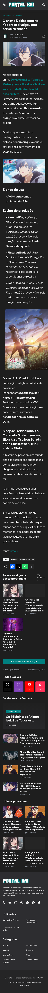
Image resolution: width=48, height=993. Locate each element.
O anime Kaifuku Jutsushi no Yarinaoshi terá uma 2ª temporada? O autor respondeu (32, 739)
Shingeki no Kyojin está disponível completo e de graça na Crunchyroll (32, 755)
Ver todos (39, 578)
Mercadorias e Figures (9, 961)
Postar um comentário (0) (24, 661)
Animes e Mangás (27, 559)
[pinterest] (27, 902)
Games (29, 955)
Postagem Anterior (13, 670)
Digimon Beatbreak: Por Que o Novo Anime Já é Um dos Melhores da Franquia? (12, 640)
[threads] (21, 902)
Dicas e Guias (32, 959)
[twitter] (4, 902)
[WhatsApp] (25, 566)
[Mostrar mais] (31, 566)
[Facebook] (12, 566)
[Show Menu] (4, 4)
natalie (14, 551)
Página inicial (8, 15)
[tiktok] (39, 902)
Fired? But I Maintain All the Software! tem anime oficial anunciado (11, 605)
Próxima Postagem (35, 670)
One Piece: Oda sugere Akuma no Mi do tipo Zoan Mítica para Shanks (12, 825)
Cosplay (29, 950)
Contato (8, 978)
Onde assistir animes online (11, 928)
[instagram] (15, 902)
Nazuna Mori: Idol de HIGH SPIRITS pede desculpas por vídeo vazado (30, 787)
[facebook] (33, 902)
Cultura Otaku (32, 945)
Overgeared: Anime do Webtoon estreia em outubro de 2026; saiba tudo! (34, 605)
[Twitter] (18, 566)
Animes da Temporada (31, 921)
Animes (19, 15)
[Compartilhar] (42, 36)
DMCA (40, 978)
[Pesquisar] (44, 5)
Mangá (6, 950)
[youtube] (10, 902)
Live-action (8, 955)
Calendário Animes (11, 920)
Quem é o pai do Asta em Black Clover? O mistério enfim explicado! (31, 770)
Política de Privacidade (25, 978)
